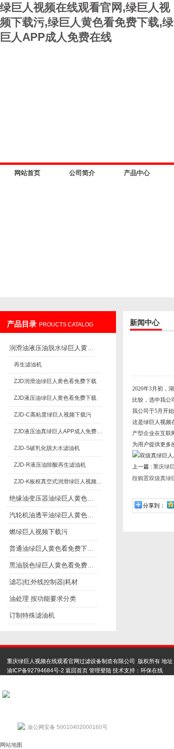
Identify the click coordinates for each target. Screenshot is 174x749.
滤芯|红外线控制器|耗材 (43, 582)
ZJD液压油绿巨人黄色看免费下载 (55, 398)
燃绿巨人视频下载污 (38, 531)
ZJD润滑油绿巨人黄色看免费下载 (55, 381)
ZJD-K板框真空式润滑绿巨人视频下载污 (58, 481)
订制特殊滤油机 (32, 615)
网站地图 (11, 745)
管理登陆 (100, 670)
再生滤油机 (28, 364)
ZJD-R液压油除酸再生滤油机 (50, 465)
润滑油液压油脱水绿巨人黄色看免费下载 (53, 348)
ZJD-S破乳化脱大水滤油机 (47, 448)
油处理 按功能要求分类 (42, 598)
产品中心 (137, 172)
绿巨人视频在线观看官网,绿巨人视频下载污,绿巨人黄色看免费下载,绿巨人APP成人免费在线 (87, 22)
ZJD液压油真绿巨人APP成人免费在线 (58, 431)
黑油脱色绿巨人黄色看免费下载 (53, 565)
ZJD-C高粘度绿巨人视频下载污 (52, 414)
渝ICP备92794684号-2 (35, 670)
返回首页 (76, 670)
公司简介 (82, 172)
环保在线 (152, 670)
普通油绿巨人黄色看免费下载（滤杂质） (53, 548)
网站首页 (27, 172)
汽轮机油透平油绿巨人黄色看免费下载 (53, 515)
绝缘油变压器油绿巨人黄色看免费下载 (53, 498)
